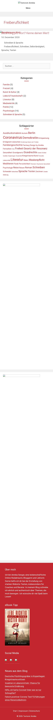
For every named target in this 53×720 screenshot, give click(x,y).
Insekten (5, 156)
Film (13, 149)
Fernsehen (7, 149)
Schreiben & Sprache (13, 42)
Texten (13, 50)
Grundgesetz (18, 152)
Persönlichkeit (24, 164)
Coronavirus (12, 137)
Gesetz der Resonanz (35, 148)
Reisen (22, 168)
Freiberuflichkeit (11, 46)
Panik (16, 164)
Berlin (31, 132)
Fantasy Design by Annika (33, 145)
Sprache (5, 50)
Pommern (33, 164)
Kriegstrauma (27, 156)
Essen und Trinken (33, 142)
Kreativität (19, 156)
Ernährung (24, 142)
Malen (26, 160)
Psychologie (8, 110)
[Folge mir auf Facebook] (7, 661)
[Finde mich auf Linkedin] (12, 661)
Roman (28, 167)
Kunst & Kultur (9, 92)
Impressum (23, 711)
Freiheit (19, 148)
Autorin (25, 133)
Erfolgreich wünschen (11, 142)
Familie (6, 84)
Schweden (7, 171)
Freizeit (6, 88)
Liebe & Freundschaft (13, 96)
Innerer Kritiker (42, 153)
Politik (6, 107)
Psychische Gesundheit (43, 164)
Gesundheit (7, 152)
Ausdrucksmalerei (12, 133)
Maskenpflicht (36, 159)
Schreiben (24, 46)
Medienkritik (8, 103)
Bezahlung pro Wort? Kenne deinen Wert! (25, 33)
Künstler (41, 156)
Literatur (7, 99)
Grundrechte (30, 152)
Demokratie (30, 137)
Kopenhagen (11, 156)
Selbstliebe (15, 171)
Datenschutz (34, 711)
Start (15, 711)
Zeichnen (39, 171)
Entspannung (43, 138)
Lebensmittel (6, 160)
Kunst (36, 156)
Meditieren (8, 163)
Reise (16, 167)
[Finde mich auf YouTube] (17, 661)
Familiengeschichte (12, 145)
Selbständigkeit (37, 46)
